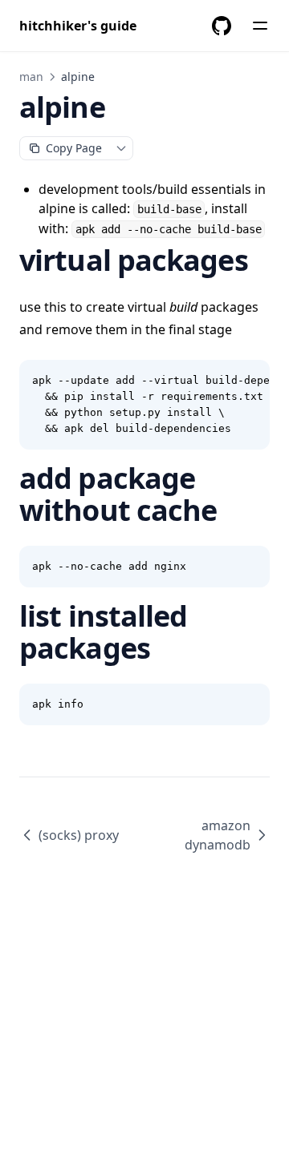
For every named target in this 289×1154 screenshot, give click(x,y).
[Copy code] (249, 381)
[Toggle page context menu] (121, 148)
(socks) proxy (79, 835)
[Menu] (260, 26)
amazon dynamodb (217, 835)
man (31, 76)
